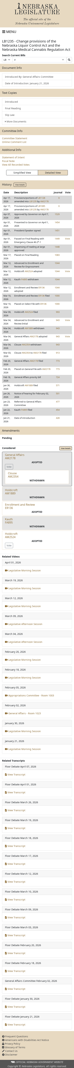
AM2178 (44, 201)
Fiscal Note (8, 161)
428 (58, 417)
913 (58, 352)
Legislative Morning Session (24, 570)
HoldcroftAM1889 (11, 491)
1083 (57, 254)
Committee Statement (14, 138)
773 (58, 360)
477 (58, 401)
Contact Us (11, 1051)
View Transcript (16, 774)
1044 (57, 263)
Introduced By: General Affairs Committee (29, 76)
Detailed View (53, 172)
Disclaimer (10, 1054)
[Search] (69, 59)
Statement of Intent (13, 157)
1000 (57, 295)
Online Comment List (14, 142)
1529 (57, 214)
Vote (67, 238)
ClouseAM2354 (13, 474)
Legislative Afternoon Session (25, 624)
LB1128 (41, 197)
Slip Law (9, 115)
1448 (57, 246)
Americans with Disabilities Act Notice (26, 1040)
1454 (57, 222)
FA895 (24, 279)
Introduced (11, 101)
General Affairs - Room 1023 (24, 713)
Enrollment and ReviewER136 (20, 506)
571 (58, 385)
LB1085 (41, 206)
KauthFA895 (9, 520)
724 (58, 377)
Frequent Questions (16, 1036)
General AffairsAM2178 (14, 456)
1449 (57, 238)
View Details (20, 185)
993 (58, 312)
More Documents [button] (16, 121)
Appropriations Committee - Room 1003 (31, 695)
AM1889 (29, 328)
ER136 (41, 287)
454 (58, 409)
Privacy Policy (12, 1043)
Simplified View (22, 172)
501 (58, 393)
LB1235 (33, 201)
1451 (57, 230)
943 (58, 320)
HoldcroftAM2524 (11, 535)
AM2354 (26, 344)
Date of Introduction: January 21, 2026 (27, 83)
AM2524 (29, 271)
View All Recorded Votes (16, 164)
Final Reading (13, 108)
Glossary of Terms (14, 1047)
